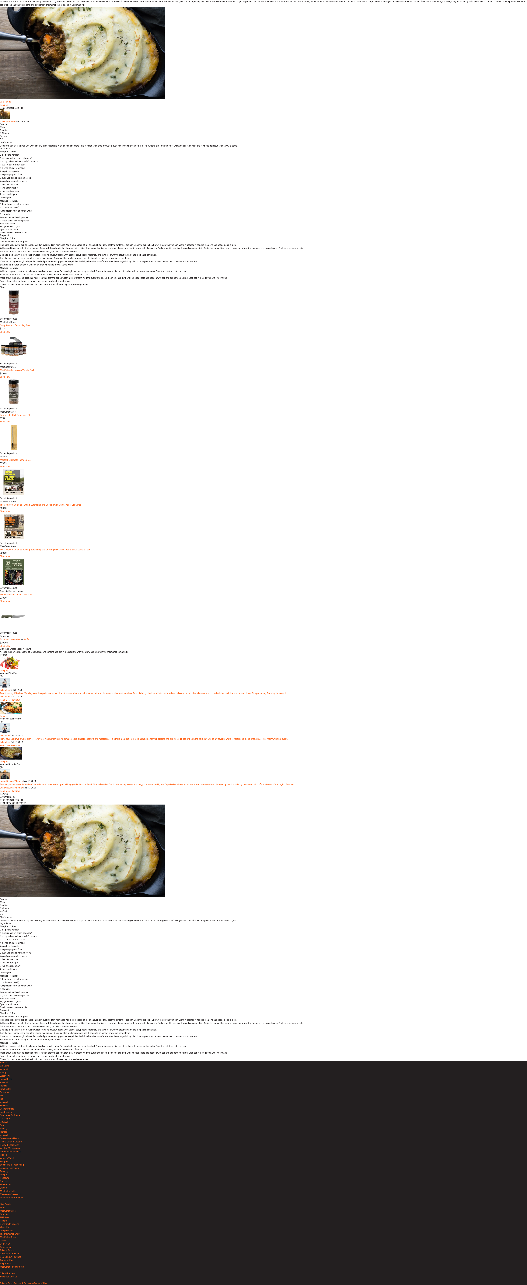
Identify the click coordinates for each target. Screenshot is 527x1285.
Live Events (5, 1204)
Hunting (3, 1062)
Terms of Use (6, 1260)
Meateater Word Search (11, 1197)
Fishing (3, 1085)
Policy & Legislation (9, 1145)
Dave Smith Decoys (9, 1224)
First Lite (4, 1214)
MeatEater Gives (8, 1237)
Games (3, 1187)
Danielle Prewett (8, 121)
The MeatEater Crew (9, 1234)
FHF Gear (4, 1217)
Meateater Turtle (8, 1191)
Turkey (3, 1072)
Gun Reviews (6, 1112)
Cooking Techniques (9, 1168)
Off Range (5, 1118)
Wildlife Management (10, 1148)
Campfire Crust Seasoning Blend (15, 325)
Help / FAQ (5, 1263)
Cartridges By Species (11, 1115)
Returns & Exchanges (24, 1283)
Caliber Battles (7, 1108)
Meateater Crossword (10, 1194)
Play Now (15, 700)
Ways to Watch (7, 1158)
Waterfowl (5, 1076)
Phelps (3, 1220)
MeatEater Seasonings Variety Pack (17, 370)
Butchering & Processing (12, 1164)
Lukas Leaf (5, 690)
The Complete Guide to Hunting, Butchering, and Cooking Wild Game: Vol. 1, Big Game (40, 505)
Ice (1, 1099)
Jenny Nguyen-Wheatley (11, 781)
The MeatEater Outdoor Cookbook (16, 594)
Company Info (6, 1230)
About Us (4, 1227)
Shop (2, 1207)
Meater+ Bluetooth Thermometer (15, 460)
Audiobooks (6, 1184)
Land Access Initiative (10, 1151)
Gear (2, 1125)
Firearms (4, 1105)
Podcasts (4, 1178)
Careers (4, 1240)
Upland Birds (6, 1079)
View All (4, 1082)
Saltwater (4, 1092)
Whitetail (4, 1069)
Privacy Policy (7, 1250)
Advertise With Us (8, 1276)
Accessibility (6, 1247)
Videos (3, 1155)
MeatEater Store (8, 1211)
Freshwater (5, 1089)
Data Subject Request (10, 1257)
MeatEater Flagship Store (12, 1267)
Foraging (4, 1171)
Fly (1, 1095)
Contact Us (5, 1243)
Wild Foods (5, 101)
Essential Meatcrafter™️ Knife (14, 639)
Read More (5, 700)
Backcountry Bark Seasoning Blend (16, 415)
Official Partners (7, 1273)
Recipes (4, 105)
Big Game (4, 1066)
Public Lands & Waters (11, 1141)
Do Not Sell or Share (9, 1253)
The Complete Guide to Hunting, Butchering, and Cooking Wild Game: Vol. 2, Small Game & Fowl (45, 549)
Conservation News (9, 1138)
